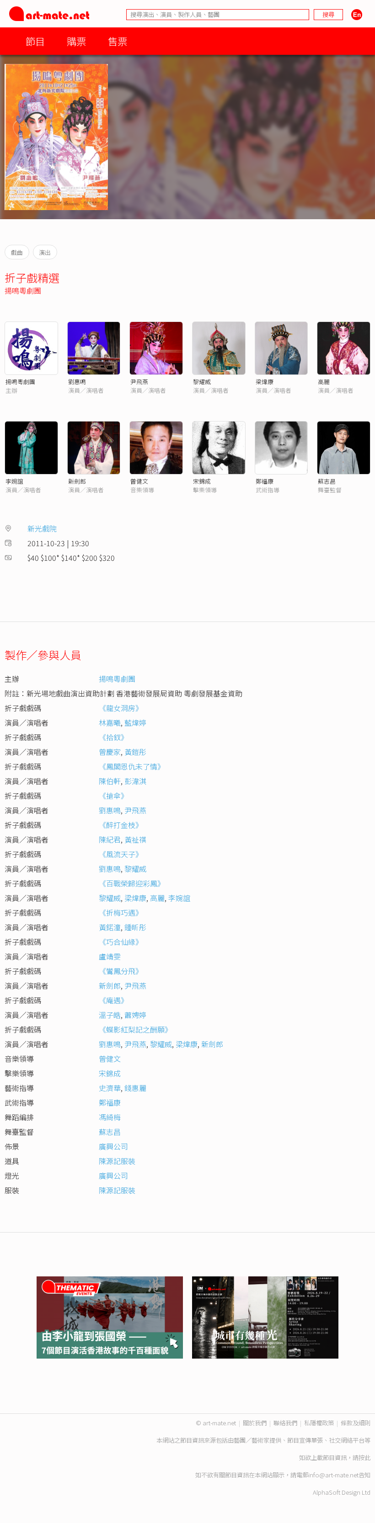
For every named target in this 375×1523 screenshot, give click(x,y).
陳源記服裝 (117, 1160)
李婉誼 (14, 481)
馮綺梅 (110, 1117)
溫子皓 (110, 1014)
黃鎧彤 (135, 751)
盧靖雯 (110, 956)
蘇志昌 (327, 481)
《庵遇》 (113, 1000)
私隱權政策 (319, 1422)
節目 (35, 41)
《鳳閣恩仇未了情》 (132, 766)
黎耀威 (202, 381)
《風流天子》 (121, 853)
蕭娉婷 (135, 1014)
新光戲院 (42, 528)
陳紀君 (110, 839)
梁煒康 (264, 381)
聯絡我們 (285, 1422)
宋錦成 (202, 481)
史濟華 (110, 1087)
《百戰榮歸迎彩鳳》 (132, 883)
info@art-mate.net (333, 1474)
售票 (117, 41)
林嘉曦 (110, 722)
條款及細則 (355, 1422)
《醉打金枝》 (121, 824)
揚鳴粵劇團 (23, 290)
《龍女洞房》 (121, 707)
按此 (364, 1457)
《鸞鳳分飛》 (121, 970)
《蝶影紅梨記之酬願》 (135, 1029)
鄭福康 (264, 481)
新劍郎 (77, 481)
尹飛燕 (139, 381)
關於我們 (255, 1422)
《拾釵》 (113, 737)
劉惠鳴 (77, 381)
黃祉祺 (135, 839)
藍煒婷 (135, 722)
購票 (76, 41)
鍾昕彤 (135, 927)
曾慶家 (110, 751)
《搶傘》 (113, 795)
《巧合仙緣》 (121, 941)
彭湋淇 (135, 780)
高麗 (324, 381)
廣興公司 (113, 1146)
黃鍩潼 (110, 927)
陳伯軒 (110, 780)
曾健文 (139, 481)
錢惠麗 (135, 1087)
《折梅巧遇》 (121, 912)
